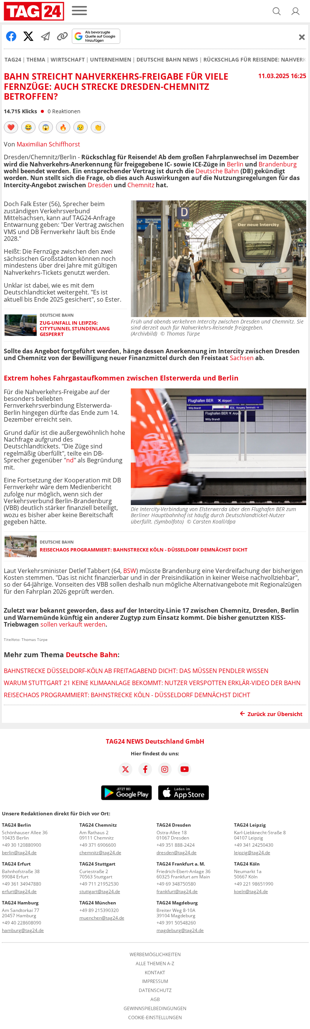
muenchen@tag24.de (101, 918)
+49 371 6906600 (97, 845)
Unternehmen (110, 60)
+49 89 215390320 (99, 910)
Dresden (100, 185)
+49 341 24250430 (253, 845)
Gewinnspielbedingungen (155, 1008)
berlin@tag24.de (19, 852)
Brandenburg (278, 164)
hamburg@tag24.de (23, 930)
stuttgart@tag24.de (99, 891)
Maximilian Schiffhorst (48, 144)
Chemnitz (140, 185)
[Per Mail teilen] (45, 36)
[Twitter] (125, 769)
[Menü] (79, 11)
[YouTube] (184, 769)
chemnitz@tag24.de (100, 852)
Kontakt (155, 972)
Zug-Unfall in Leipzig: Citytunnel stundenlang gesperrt (75, 328)
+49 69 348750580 (176, 884)
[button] (296, 11)
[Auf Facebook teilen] (11, 36)
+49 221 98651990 (253, 884)
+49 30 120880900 (21, 845)
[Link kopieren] (62, 36)
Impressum (155, 981)
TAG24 (13, 60)
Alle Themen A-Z (155, 963)
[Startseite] (34, 11)
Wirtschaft (68, 60)
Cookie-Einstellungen (155, 1017)
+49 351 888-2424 (176, 845)
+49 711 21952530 (99, 884)
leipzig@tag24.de (252, 852)
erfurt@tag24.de (19, 891)
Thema (35, 60)
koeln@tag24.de (251, 891)
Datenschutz (155, 990)
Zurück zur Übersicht (275, 714)
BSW (129, 571)
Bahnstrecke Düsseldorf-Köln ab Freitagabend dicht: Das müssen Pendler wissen (136, 671)
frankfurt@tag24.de (177, 891)
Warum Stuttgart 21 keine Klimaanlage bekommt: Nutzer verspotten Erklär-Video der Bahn (152, 683)
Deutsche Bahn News (167, 60)
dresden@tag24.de (177, 852)
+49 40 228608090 (21, 923)
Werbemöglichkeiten (155, 954)
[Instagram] (165, 769)
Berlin (235, 164)
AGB (155, 999)
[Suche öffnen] (277, 11)
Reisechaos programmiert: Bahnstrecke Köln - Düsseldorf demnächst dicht (144, 550)
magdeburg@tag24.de (180, 930)
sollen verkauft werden (72, 624)
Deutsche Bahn (217, 171)
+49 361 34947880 (21, 884)
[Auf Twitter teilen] (28, 36)
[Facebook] (145, 769)
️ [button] (11, 127)
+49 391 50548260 (176, 923)
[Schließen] (302, 37)
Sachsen (241, 358)
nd (70, 460)
